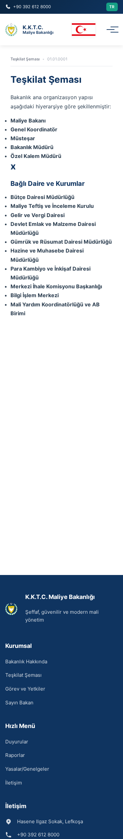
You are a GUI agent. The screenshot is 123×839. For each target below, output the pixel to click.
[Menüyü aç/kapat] (110, 29)
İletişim (13, 783)
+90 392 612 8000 (32, 6)
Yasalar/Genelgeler (27, 769)
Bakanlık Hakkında (26, 661)
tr (111, 6)
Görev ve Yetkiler (25, 689)
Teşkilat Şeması (23, 675)
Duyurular (16, 742)
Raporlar (15, 755)
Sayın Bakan (19, 702)
